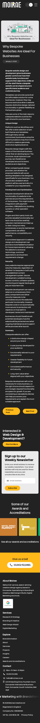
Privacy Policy (27, 715)
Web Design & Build (10, 624)
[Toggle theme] (29, 4)
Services (6, 646)
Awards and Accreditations (14, 661)
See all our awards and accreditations (20, 541)
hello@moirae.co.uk (14, 678)
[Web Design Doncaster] (12, 4)
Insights (6, 654)
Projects (6, 650)
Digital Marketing (10, 628)
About (5, 642)
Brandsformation (10, 639)
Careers (6, 657)
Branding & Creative (11, 621)
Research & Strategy (11, 617)
